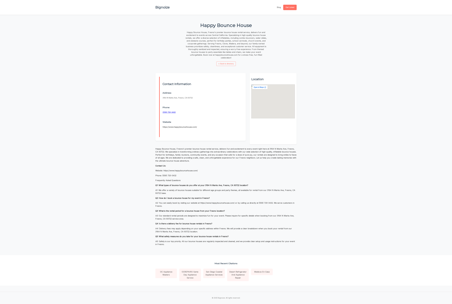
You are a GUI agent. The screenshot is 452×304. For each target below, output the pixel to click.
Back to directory (226, 64)
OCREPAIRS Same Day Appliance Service (190, 275)
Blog (279, 7)
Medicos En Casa (262, 272)
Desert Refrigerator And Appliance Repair (238, 275)
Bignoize (162, 7)
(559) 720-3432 (169, 112)
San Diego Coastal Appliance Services (214, 273)
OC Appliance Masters (166, 273)
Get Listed (290, 7)
